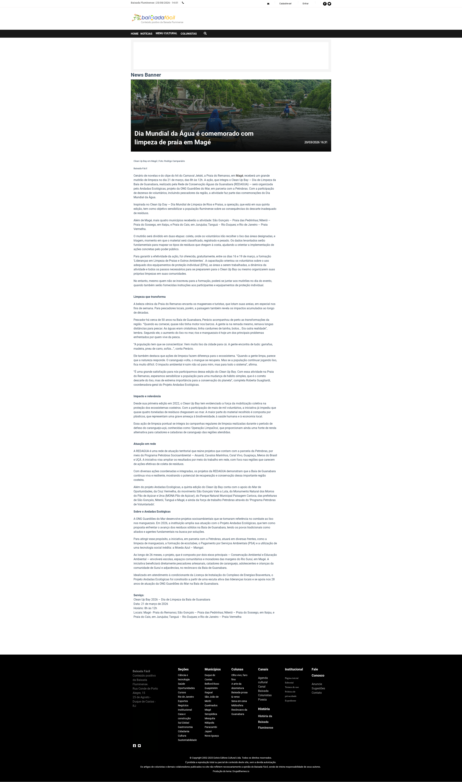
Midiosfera (237, 705)
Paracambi (211, 727)
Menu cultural (166, 33)
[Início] (158, 18)
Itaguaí (209, 692)
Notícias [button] (146, 33)
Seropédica (211, 714)
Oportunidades (186, 688)
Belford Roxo (212, 683)
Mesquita (210, 718)
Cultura (182, 735)
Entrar (306, 3)
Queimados (211, 705)
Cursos (182, 692)
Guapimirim (211, 688)
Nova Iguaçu (212, 735)
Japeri (208, 731)
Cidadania (183, 731)
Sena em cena (239, 701)
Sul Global (183, 722)
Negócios (183, 705)
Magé (239, 175)
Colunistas (265, 695)
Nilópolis (209, 722)
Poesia (262, 699)
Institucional (185, 709)
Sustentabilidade (187, 740)
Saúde (181, 683)
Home (134, 33)
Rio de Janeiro (186, 696)
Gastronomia (185, 727)
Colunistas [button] (189, 33)
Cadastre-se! (285, 3)
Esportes (183, 701)
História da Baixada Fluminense (265, 721)
